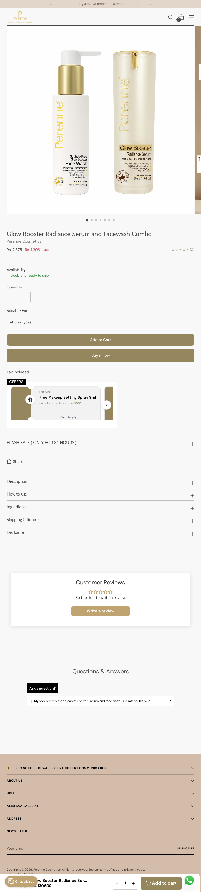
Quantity (14, 287)
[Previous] (51, 4)
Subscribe (185, 848)
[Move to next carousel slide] (190, 737)
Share (18, 461)
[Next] (150, 4)
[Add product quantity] (11, 297)
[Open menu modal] (192, 17)
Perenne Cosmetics (24, 241)
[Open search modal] (171, 17)
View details (68, 417)
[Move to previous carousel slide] (179, 737)
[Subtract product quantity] (26, 297)
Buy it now (100, 355)
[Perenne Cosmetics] (20, 17)
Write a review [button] (100, 611)
